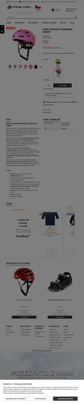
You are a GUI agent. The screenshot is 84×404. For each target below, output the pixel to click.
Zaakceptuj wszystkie (65, 398)
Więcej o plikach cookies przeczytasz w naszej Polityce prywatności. (23, 393)
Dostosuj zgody (40, 399)
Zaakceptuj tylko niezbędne (16, 399)
